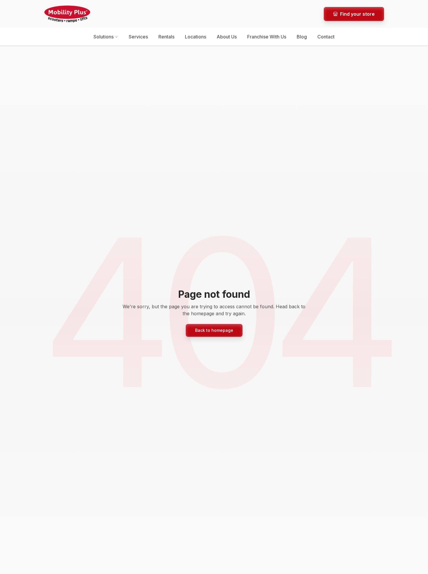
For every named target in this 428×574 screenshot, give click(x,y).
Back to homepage (214, 330)
